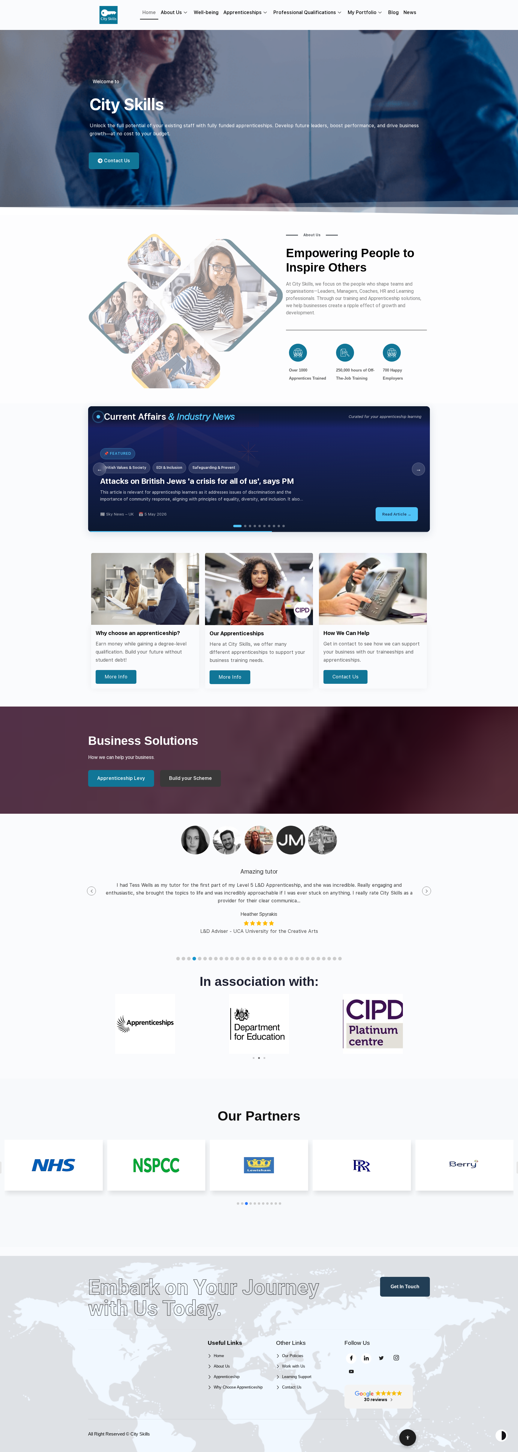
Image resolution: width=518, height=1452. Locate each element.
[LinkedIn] (366, 1358)
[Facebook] (351, 1358)
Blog (393, 12)
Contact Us (345, 677)
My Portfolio (362, 12)
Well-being (206, 12)
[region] (259, 469)
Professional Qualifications (304, 12)
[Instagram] (396, 1358)
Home (149, 12)
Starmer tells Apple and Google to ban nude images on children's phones (245, 481)
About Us (171, 12)
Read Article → (408, 514)
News (409, 12)
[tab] (237, 526)
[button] (178, 958)
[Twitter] (381, 1358)
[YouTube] (351, 1372)
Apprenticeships (242, 12)
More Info (116, 677)
